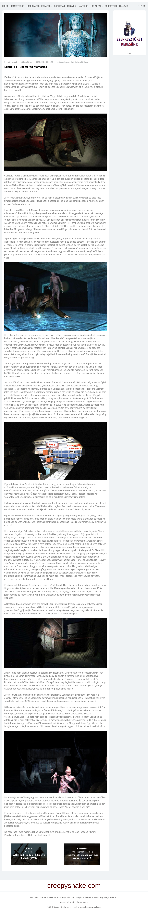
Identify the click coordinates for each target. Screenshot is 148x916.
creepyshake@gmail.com (89, 907)
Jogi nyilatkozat (66, 902)
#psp (86, 62)
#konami (66, 62)
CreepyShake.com (62, 907)
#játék (60, 62)
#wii (72, 62)
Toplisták (59, 6)
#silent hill (79, 62)
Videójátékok (26, 62)
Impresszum (83, 902)
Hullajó (123, 6)
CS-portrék (111, 6)
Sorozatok (33, 6)
